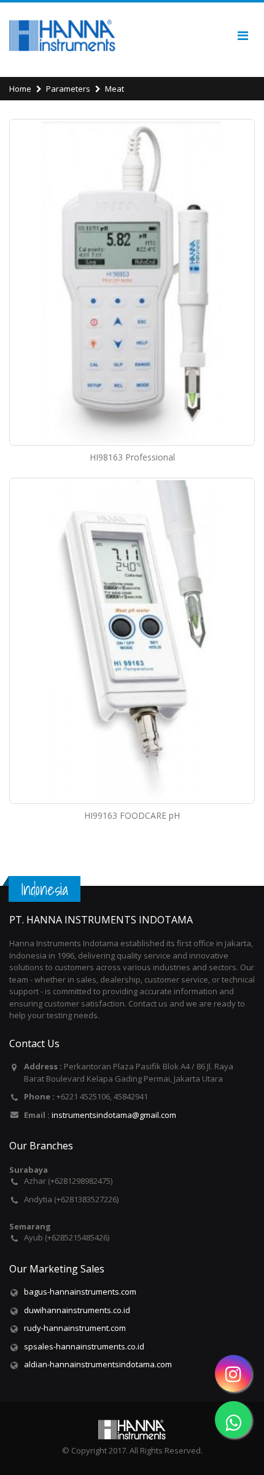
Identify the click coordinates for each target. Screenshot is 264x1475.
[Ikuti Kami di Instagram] (233, 1373)
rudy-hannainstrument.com (75, 1327)
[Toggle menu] (242, 35)
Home (20, 88)
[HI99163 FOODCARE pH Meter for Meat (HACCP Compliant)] (132, 641)
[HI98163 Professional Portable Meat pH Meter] (132, 282)
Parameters (68, 88)
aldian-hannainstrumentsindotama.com (98, 1364)
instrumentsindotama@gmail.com (114, 1114)
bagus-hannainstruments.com (80, 1291)
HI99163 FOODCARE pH (132, 815)
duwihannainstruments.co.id (77, 1310)
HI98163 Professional (132, 457)
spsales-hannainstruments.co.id (84, 1346)
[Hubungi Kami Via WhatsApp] (233, 1419)
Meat (114, 88)
